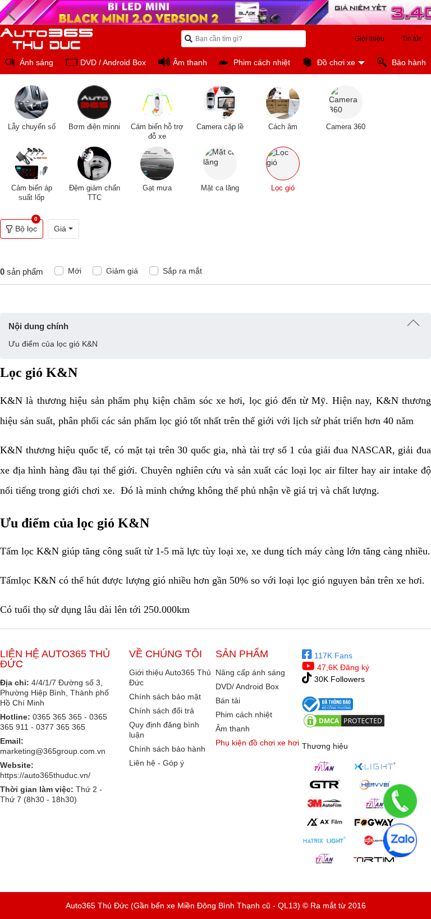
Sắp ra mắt (182, 270)
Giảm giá (122, 270)
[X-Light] (374, 766)
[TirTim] (374, 859)
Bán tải (228, 700)
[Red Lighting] (374, 840)
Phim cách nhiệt (244, 714)
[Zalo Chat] (400, 840)
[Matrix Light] (324, 840)
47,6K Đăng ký (342, 667)
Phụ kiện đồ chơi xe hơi (257, 742)
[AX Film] (324, 822)
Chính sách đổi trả (161, 710)
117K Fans (332, 655)
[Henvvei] (374, 785)
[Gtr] (324, 785)
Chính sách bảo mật (165, 696)
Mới (74, 270)
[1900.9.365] (400, 801)
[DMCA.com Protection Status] (344, 720)
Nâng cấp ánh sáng (250, 672)
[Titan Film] (374, 803)
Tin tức (412, 39)
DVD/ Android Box (247, 686)
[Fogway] (374, 822)
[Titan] (324, 766)
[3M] (324, 803)
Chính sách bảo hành (167, 748)
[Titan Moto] (324, 859)
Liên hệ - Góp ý (156, 762)
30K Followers (338, 679)
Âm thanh (233, 728)
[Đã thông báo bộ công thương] (328, 703)
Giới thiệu (369, 39)
